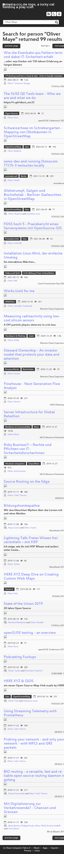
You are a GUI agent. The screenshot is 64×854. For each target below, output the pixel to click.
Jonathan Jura (33, 214)
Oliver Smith (13, 180)
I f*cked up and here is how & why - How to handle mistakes (33, 76)
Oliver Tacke (30, 528)
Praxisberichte (12, 239)
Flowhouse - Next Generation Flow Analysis (32, 386)
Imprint (54, 848)
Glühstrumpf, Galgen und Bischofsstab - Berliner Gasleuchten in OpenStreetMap (32, 195)
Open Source (11, 113)
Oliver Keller (13, 340)
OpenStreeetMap (21, 697)
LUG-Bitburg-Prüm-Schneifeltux (38, 273)
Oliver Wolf (40, 826)
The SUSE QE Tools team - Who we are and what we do (32, 96)
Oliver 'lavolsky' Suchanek (20, 306)
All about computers (15, 464)
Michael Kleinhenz (17, 622)
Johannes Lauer (30, 701)
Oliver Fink (13, 593)
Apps (45, 848)
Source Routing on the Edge (26, 482)
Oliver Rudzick (14, 151)
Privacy (27, 851)
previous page (11, 46)
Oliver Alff (12, 281)
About (36, 848)
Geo (27, 147)
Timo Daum (13, 829)
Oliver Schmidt (15, 243)
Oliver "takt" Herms (17, 495)
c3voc (37, 851)
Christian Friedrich (33, 671)
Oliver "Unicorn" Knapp (19, 83)
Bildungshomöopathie (22, 506)
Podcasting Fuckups (20, 657)
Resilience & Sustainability (17, 427)
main (31, 336)
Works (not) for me (19, 291)
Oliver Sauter (14, 374)
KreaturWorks (12, 369)
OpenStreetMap (13, 147)
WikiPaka (10, 302)
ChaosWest (33, 464)
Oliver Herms (14, 402)
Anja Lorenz (13, 528)
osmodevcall (11, 176)
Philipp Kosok (27, 826)
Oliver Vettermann (17, 471)
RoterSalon (28, 369)
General (9, 589)
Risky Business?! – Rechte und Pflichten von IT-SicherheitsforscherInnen (28, 449)
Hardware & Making (15, 336)
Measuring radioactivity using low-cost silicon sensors (32, 318)
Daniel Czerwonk (16, 794)
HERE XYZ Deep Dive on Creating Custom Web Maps (31, 577)
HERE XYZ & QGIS (19, 681)
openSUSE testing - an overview (30, 633)
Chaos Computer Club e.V (18, 848)
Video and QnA (12, 273)
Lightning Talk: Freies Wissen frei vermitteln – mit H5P (31, 540)
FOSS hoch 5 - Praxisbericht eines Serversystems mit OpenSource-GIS (33, 226)
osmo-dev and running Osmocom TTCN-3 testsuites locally (31, 164)
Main (36, 427)
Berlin (23, 176)
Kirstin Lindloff (53, 826)
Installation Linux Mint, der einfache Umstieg (33, 256)
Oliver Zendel (36, 622)
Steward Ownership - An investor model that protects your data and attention (31, 355)
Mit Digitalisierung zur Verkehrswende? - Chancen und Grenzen (30, 808)
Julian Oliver (13, 434)
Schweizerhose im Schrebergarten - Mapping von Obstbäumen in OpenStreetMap (33, 132)
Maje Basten (14, 826)
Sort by (44, 46)
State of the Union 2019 (23, 604)
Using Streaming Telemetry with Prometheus (30, 713)
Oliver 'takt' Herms (17, 729)
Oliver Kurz (13, 118)
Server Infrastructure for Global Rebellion (29, 414)
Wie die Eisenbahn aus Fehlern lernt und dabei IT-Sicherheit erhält (33, 55)
